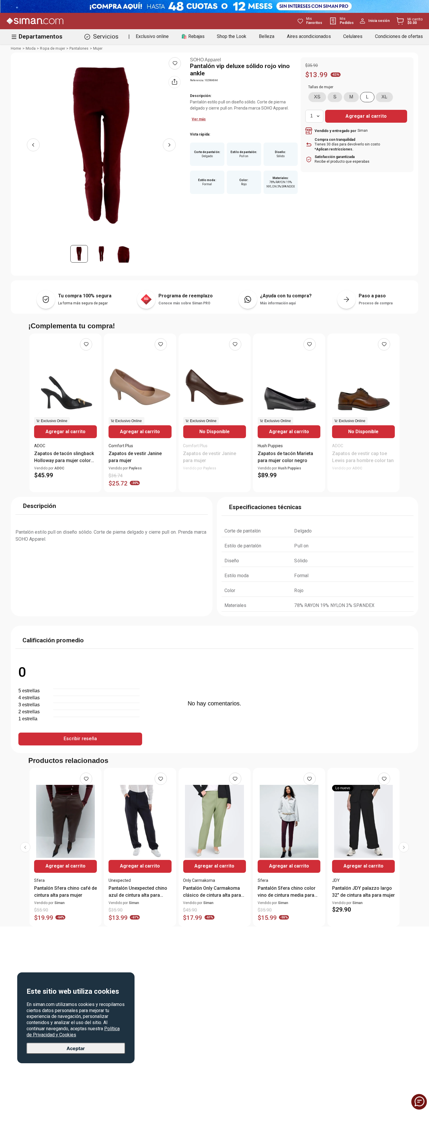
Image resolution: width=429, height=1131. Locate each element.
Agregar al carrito (66, 431)
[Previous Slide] (25, 847)
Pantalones (78, 48)
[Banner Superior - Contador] (214, 6)
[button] (317, 97)
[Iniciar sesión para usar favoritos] (175, 63)
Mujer (98, 48)
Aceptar (76, 1048)
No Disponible (214, 431)
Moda (31, 48)
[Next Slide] (404, 847)
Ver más (199, 119)
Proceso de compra (376, 303)
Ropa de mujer (52, 48)
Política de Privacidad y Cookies (73, 1032)
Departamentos (40, 36)
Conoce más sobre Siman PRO (184, 303)
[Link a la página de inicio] (16, 48)
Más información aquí (278, 303)
